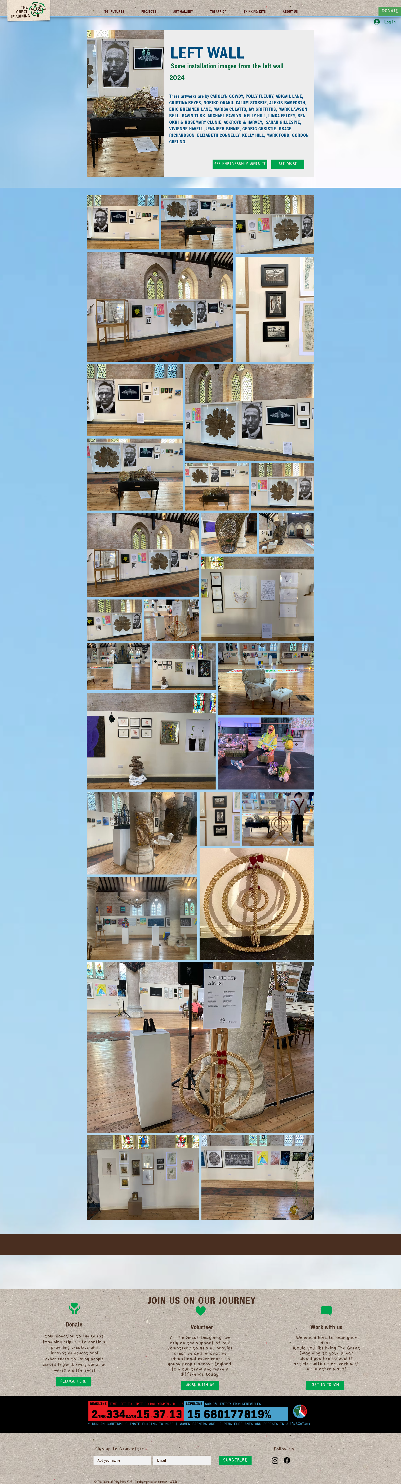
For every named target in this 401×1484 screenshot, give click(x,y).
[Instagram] (275, 1460)
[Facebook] (287, 1460)
